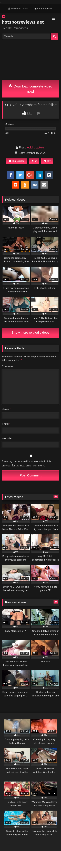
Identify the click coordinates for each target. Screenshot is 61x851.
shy (49, 160)
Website (7, 438)
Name (6, 409)
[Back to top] (50, 841)
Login (35, 8)
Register (47, 8)
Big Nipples (18, 160)
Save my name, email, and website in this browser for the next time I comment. (26, 463)
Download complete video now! (32, 88)
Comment (7, 366)
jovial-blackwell (36, 147)
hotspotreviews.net (21, 22)
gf (36, 160)
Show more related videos (30, 332)
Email (6, 423)
